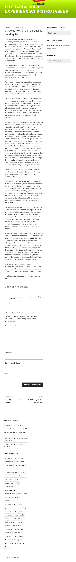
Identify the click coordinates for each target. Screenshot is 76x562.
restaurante (19, 529)
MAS (21, 27)
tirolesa (11, 298)
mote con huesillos (11, 515)
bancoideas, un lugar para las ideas (58, 45)
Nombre (8, 353)
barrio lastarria (19, 465)
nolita (22, 515)
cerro (21, 297)
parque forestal (17, 518)
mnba (21, 511)
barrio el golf (20, 462)
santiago (8, 536)
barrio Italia (8, 465)
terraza (7, 547)
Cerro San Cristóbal (11, 479)
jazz (15, 508)
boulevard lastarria (11, 472)
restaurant (8, 529)
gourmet (8, 508)
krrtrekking (22, 508)
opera (7, 518)
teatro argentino (17, 540)
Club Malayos (9, 486)
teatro (7, 540)
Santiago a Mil (18, 536)
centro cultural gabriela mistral (15, 476)
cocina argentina (10, 490)
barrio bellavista (19, 458)
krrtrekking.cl (51, 49)
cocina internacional (11, 497)
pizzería (7, 525)
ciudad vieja (9, 483)
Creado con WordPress (12, 557)
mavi (15, 511)
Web (6, 373)
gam (20, 504)
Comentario (10, 326)
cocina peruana (10, 501)
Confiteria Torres (11, 504)
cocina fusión (22, 493)
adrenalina (13, 297)
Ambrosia (8, 458)
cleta (17, 483)
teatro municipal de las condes (15, 543)
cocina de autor (10, 493)
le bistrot (8, 511)
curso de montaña (32, 297)
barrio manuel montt (12, 469)
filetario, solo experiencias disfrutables (36, 9)
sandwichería (18, 533)
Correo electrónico (13, 363)
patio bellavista (10, 522)
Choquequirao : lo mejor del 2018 (14, 425)
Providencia (17, 525)
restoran (8, 533)
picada (20, 522)
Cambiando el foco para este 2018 (15, 429)
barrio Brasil (9, 462)
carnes (22, 472)
